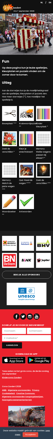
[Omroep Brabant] (9, 243)
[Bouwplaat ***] (9, 113)
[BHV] (43, 243)
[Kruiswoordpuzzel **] (26, 113)
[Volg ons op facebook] (16, 316)
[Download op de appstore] (13, 360)
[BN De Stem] (9, 260)
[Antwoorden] (26, 201)
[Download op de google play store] (39, 360)
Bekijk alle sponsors (27, 274)
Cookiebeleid (8, 393)
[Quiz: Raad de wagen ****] (26, 170)
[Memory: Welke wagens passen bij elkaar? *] (43, 138)
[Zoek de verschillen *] (9, 138)
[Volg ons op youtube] (36, 316)
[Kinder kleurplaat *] (43, 113)
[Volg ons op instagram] (30, 316)
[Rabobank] (26, 243)
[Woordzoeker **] (9, 201)
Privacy (35, 390)
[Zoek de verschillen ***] (43, 170)
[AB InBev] (43, 260)
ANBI (4, 390)
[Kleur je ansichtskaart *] (26, 138)
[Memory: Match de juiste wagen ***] (9, 170)
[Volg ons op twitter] (23, 316)
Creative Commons (25, 393)
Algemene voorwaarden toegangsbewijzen (22, 396)
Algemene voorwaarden (19, 390)
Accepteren (30, 434)
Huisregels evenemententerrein (17, 400)
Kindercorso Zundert (12, 377)
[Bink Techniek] (26, 260)
